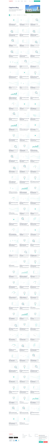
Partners (29, 435)
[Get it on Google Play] (15, 437)
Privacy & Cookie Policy (37, 436)
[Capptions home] (11, 1)
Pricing (23, 434)
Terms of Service (30, 436)
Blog (35, 435)
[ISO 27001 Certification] (14, 440)
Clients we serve (36, 434)
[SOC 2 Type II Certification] (16, 440)
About (29, 434)
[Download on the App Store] (11, 437)
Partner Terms (23, 437)
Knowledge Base (24, 436)
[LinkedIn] (18, 440)
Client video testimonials (24, 435)
